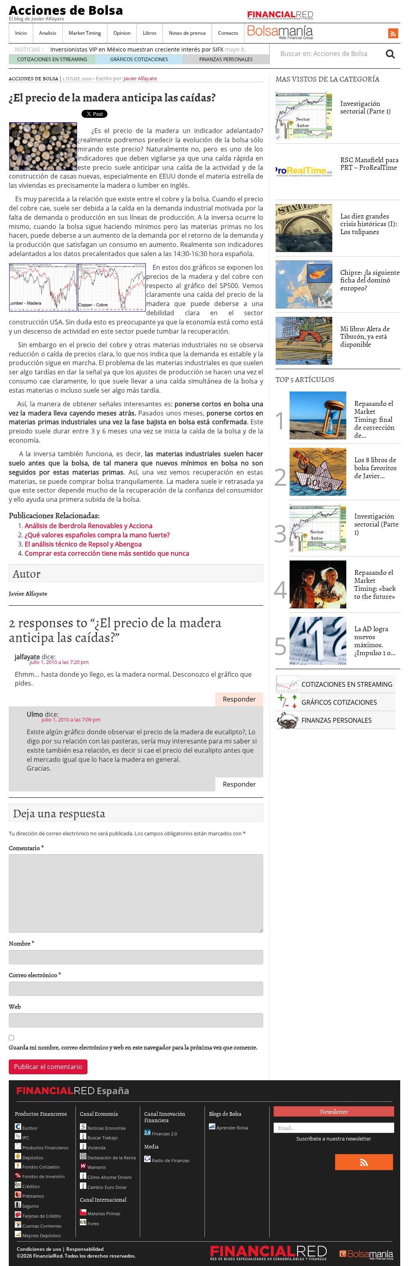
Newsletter (334, 1111)
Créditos (30, 1186)
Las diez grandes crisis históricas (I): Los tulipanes (368, 224)
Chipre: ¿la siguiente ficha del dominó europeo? (370, 280)
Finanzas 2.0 (164, 1134)
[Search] (390, 53)
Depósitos (32, 1158)
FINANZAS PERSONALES (226, 59)
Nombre (21, 943)
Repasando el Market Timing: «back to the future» (375, 584)
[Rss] (393, 34)
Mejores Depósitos (41, 1235)
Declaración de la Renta (111, 1158)
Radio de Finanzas (170, 1160)
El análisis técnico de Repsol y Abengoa (83, 544)
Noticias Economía (105, 1128)
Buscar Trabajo (102, 1138)
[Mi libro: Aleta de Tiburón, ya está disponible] (304, 341)
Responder (239, 699)
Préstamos (32, 1196)
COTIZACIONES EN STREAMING (52, 59)
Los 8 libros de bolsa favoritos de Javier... (375, 467)
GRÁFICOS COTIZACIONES (139, 59)
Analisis (47, 33)
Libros (150, 33)
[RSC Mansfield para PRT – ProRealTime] (304, 172)
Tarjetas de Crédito (41, 1216)
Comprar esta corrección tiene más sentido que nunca (107, 553)
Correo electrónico (35, 975)
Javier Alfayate (140, 78)
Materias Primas (103, 1213)
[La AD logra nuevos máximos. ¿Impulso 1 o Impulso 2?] (318, 641)
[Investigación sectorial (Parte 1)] (304, 114)
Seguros (30, 1206)
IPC (25, 1138)
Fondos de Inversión (43, 1176)
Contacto (228, 33)
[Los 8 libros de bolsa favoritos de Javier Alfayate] (318, 472)
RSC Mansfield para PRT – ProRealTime (369, 163)
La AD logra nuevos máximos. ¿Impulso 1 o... (374, 640)
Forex (92, 1223)
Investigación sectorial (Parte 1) (365, 107)
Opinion (122, 33)
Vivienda (95, 1148)
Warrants (96, 1167)
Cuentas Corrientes (41, 1226)
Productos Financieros (44, 1148)
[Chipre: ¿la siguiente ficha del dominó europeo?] (304, 284)
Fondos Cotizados (40, 1167)
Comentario (26, 848)
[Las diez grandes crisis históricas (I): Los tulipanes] (304, 228)
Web (15, 1006)
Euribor (29, 1128)
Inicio (21, 33)
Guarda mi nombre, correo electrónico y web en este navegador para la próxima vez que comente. (133, 1047)
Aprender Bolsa (231, 1128)
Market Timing (85, 33)
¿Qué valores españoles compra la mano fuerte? (97, 535)
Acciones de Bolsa (66, 10)
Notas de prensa (187, 33)
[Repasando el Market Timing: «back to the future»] (318, 584)
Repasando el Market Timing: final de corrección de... (374, 419)
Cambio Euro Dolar (106, 1187)
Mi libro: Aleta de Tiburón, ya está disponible (365, 336)
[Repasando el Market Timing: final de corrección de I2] (318, 415)
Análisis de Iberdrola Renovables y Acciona (89, 525)
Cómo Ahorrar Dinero (109, 1177)
